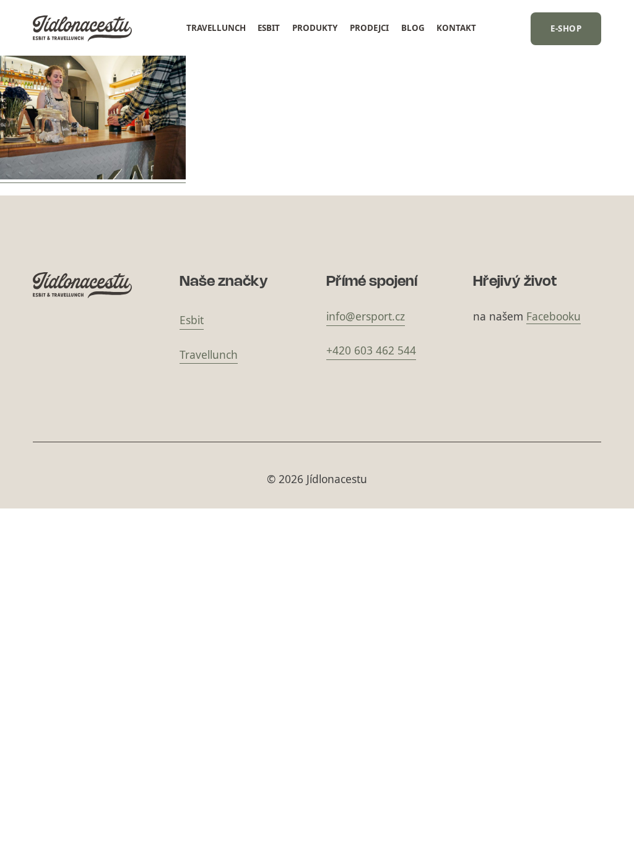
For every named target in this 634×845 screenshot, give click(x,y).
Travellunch (216, 27)
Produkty (314, 27)
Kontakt (456, 27)
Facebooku (553, 316)
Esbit (269, 27)
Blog (413, 27)
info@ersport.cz (365, 316)
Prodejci (369, 27)
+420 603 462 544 (371, 350)
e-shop (565, 28)
